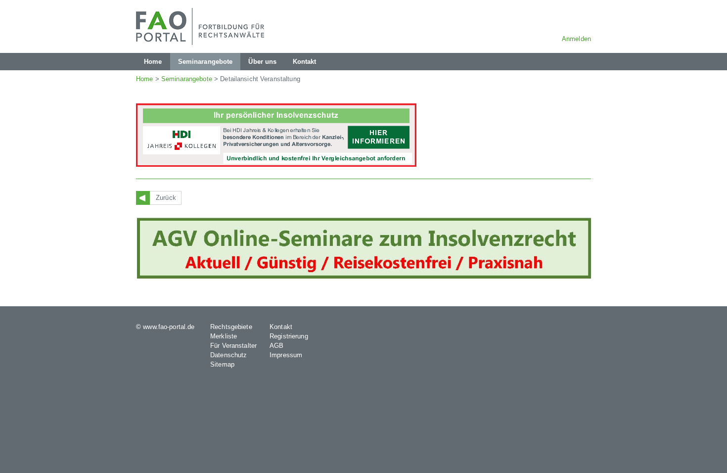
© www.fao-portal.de (165, 327)
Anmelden (576, 39)
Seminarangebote (186, 79)
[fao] (203, 26)
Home (144, 79)
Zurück (166, 197)
